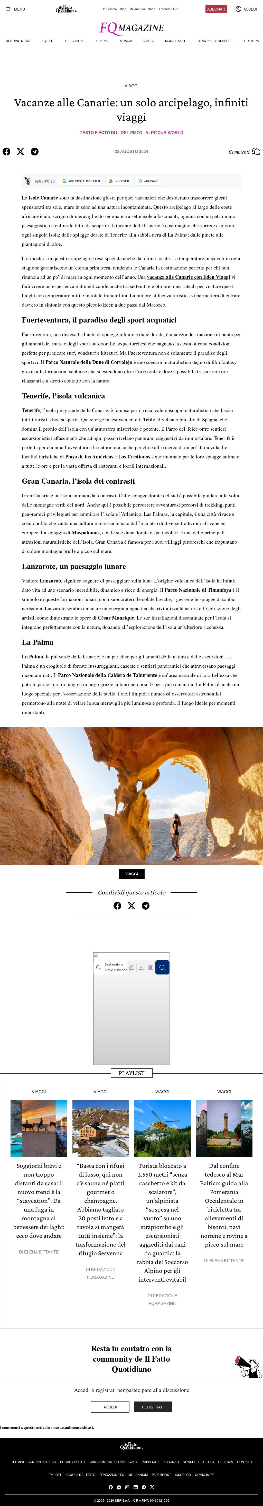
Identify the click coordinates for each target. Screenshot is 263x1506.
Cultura (251, 41)
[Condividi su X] (20, 151)
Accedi (110, 1406)
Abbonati (216, 9)
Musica (126, 41)
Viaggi (148, 41)
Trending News (17, 41)
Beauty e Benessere (215, 41)
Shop (151, 9)
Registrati (153, 1406)
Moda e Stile (175, 41)
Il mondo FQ (166, 9)
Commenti (239, 151)
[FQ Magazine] (131, 28)
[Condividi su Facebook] (6, 151)
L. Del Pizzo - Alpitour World (149, 132)
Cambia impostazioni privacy (114, 1461)
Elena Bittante (41, 1252)
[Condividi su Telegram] (35, 151)
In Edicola (110, 9)
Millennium (137, 9)
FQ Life (47, 41)
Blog (123, 9)
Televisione (75, 41)
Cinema (102, 41)
